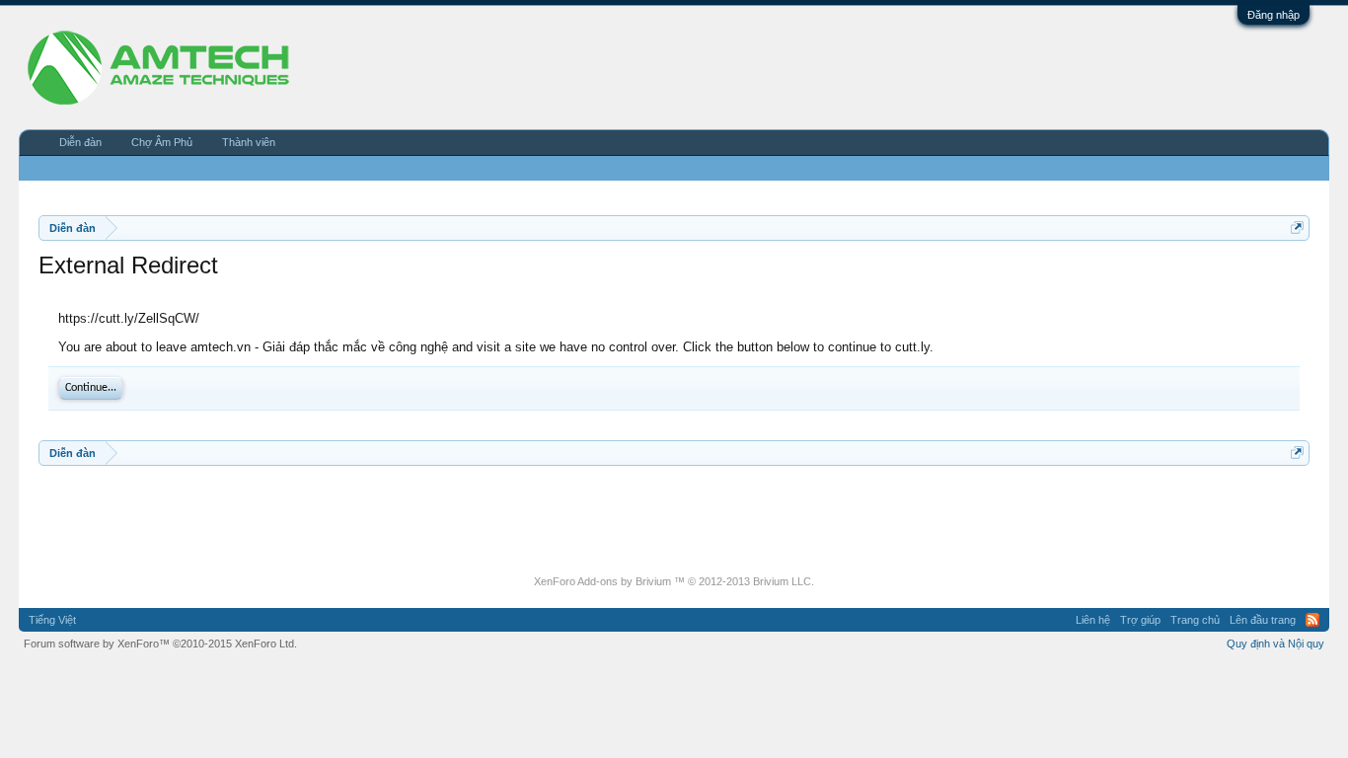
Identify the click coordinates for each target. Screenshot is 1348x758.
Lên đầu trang (1263, 620)
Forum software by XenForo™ (160, 643)
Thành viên (248, 142)
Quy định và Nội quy (1275, 643)
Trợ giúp (1140, 620)
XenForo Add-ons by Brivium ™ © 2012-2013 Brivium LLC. (674, 581)
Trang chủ (1195, 620)
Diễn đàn (80, 142)
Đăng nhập (1273, 15)
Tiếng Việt (52, 620)
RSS (1312, 620)
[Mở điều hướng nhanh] (1297, 227)
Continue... (90, 388)
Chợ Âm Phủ (161, 142)
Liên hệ (1093, 620)
